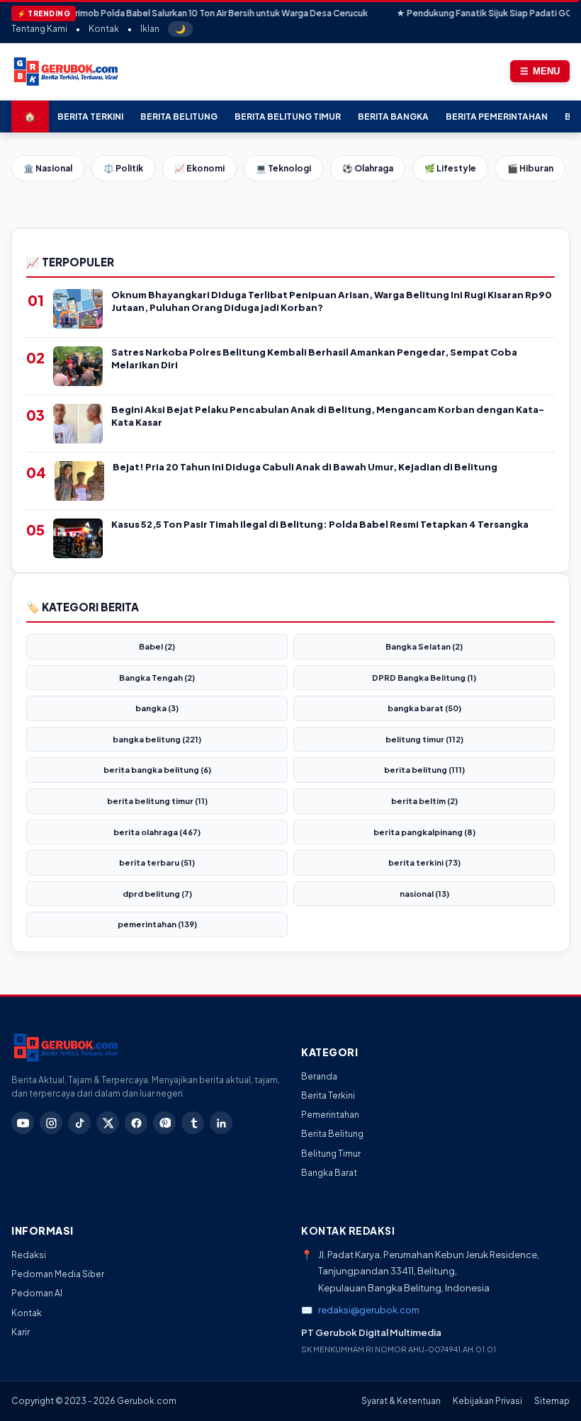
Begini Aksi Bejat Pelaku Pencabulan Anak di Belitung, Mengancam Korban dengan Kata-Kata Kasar (327, 416)
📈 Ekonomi (199, 168)
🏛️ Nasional (47, 168)
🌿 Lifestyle (450, 168)
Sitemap (552, 1400)
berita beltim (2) (424, 800)
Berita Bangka (393, 116)
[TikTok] (79, 1122)
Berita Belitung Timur (288, 116)
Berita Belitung (179, 116)
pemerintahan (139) (157, 924)
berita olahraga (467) (157, 832)
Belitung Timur (331, 1153)
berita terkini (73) (424, 862)
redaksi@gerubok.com (368, 1309)
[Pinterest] (164, 1122)
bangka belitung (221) (157, 739)
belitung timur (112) (424, 739)
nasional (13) (424, 893)
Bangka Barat (329, 1172)
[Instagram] (51, 1122)
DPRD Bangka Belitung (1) (424, 677)
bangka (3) (157, 708)
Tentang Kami (39, 28)
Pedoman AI (36, 1293)
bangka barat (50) (424, 708)
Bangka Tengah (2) (157, 677)
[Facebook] (136, 1122)
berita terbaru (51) (157, 862)
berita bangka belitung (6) (157, 769)
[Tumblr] (192, 1122)
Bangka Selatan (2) (424, 646)
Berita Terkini (90, 116)
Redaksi (28, 1255)
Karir (20, 1332)
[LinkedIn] (221, 1122)
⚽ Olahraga (367, 168)
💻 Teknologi (283, 168)
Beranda (319, 1076)
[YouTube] (22, 1122)
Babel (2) (157, 646)
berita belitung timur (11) (157, 800)
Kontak (104, 28)
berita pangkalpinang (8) (424, 832)
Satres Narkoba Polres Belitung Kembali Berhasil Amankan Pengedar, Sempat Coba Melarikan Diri (314, 358)
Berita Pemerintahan (497, 116)
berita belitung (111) (424, 769)
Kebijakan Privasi (487, 1400)
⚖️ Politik (123, 168)
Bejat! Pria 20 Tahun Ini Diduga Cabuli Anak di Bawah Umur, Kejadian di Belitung (305, 466)
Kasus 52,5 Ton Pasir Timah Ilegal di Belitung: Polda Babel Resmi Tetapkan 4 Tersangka (320, 524)
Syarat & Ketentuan (401, 1400)
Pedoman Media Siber (57, 1274)
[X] (107, 1122)
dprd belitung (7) (157, 893)
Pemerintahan (330, 1114)
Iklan (149, 28)
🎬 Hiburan (530, 168)
